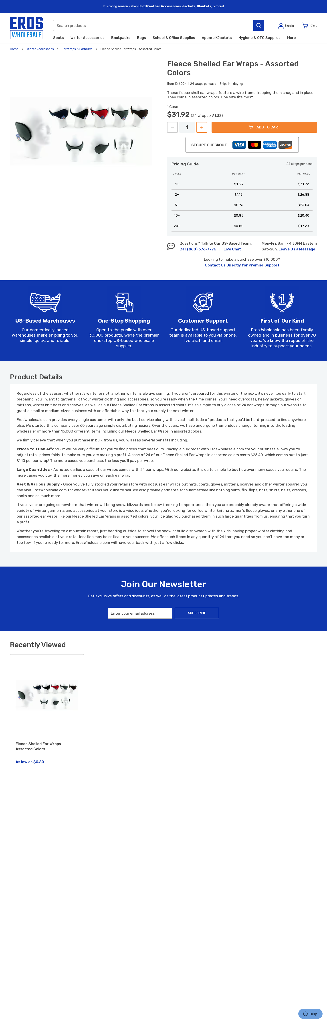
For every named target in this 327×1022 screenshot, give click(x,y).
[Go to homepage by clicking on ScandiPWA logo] (26, 28)
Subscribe (197, 613)
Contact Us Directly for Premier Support (242, 265)
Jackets (189, 6)
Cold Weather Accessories (159, 6)
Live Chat (232, 249)
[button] (258, 25)
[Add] (201, 127)
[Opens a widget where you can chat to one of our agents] (310, 1014)
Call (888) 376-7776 (198, 249)
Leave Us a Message (297, 249)
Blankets (204, 6)
